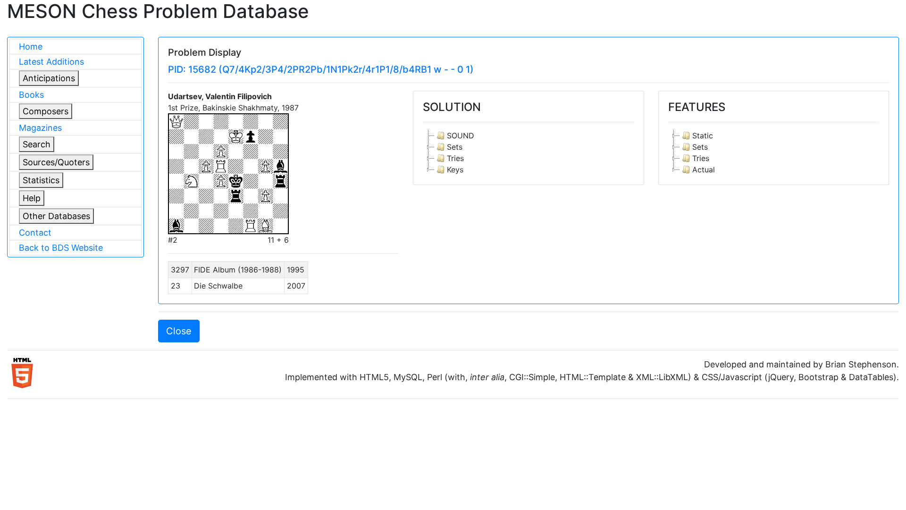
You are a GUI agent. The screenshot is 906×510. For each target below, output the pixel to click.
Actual (703, 169)
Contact (35, 233)
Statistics (41, 180)
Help (32, 198)
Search (36, 144)
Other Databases (56, 216)
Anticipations (49, 78)
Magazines (40, 128)
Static (702, 135)
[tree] (528, 152)
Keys (455, 169)
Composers (45, 111)
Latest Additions (51, 62)
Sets (454, 147)
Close (179, 331)
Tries (455, 158)
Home (30, 46)
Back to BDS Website (61, 248)
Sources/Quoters (56, 162)
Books (31, 95)
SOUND (460, 135)
